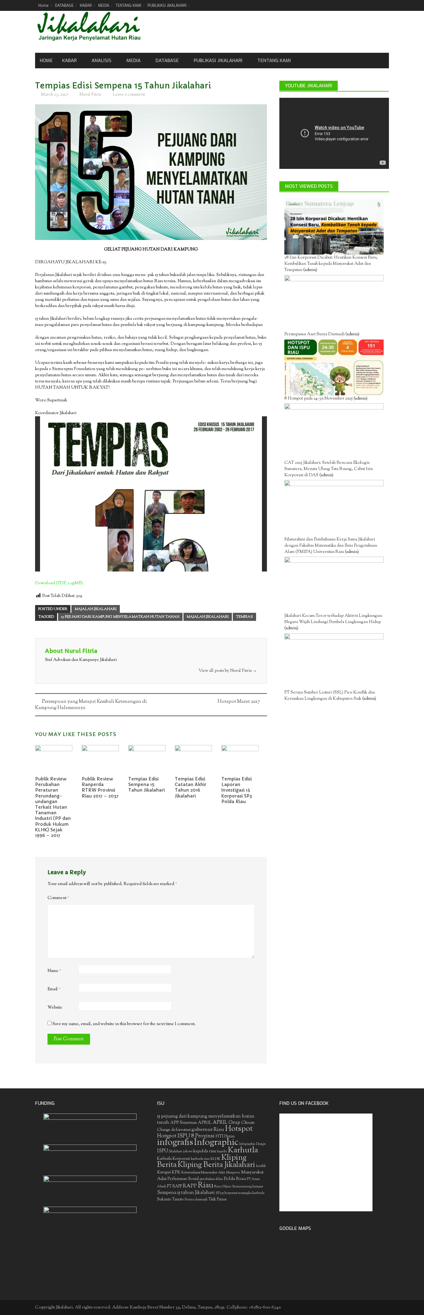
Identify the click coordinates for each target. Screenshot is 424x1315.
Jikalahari (175, 1151)
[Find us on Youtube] (373, 5)
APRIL (205, 1123)
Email (54, 989)
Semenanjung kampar (247, 1186)
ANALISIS (101, 60)
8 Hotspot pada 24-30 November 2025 (318, 398)
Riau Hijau (222, 1186)
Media (133, 60)
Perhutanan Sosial (183, 1179)
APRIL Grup (226, 1122)
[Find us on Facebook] (352, 5)
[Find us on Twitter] (363, 5)
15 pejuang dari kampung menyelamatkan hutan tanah (120, 617)
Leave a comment (129, 95)
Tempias (244, 617)
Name (54, 971)
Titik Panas (217, 1199)
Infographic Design (252, 1144)
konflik (261, 1166)
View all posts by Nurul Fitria (228, 671)
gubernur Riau (208, 1129)
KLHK (215, 1159)
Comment (58, 898)
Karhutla (243, 1150)
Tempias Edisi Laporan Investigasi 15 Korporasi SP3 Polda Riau (236, 790)
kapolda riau (204, 1151)
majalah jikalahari (208, 617)
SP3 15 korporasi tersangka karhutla (240, 1193)
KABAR (86, 5)
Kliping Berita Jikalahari (216, 1165)
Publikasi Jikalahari (218, 60)
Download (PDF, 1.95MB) (59, 583)
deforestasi (181, 1130)
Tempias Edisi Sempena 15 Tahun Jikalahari (146, 784)
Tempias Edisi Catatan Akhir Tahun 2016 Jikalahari (190, 787)
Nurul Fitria (90, 95)
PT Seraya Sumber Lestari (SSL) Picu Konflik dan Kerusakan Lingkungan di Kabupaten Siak (329, 695)
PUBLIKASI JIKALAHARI (167, 5)
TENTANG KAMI (128, 5)
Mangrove (233, 1172)
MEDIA (103, 5)
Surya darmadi (195, 1199)
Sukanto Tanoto (170, 1199)
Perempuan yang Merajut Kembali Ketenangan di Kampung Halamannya (91, 705)
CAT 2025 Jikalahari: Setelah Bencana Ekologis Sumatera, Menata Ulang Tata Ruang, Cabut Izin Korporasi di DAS (328, 469)
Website (54, 1008)
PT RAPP (174, 1186)
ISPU (162, 1151)
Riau (205, 1185)
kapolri (222, 1151)
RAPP (190, 1186)
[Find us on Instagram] (384, 5)
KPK (176, 1172)
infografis (175, 1142)
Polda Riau (235, 1179)
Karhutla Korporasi (173, 1159)
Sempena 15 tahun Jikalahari (186, 1193)
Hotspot (239, 1129)
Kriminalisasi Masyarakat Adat (203, 1172)
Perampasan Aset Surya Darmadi (314, 334)
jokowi (187, 1151)
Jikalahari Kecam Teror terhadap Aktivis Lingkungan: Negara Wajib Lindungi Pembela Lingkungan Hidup (333, 619)
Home (43, 5)
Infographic (216, 1142)
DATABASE (64, 5)
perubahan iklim (211, 1179)
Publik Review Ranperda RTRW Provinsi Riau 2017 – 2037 (100, 787)
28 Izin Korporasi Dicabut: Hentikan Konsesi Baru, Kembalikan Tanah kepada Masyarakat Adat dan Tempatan (331, 264)
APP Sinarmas (183, 1123)
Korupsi (164, 1172)
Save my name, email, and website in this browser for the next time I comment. (124, 1024)
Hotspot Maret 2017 (239, 701)
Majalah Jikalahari (95, 609)
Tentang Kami (274, 60)
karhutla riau (200, 1158)
